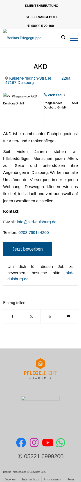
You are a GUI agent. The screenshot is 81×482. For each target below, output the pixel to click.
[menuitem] (42, 6)
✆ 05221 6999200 (40, 456)
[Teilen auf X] (31, 316)
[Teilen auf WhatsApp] (50, 316)
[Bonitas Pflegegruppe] (33, 38)
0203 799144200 (33, 232)
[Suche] (61, 38)
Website (54, 95)
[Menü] (71, 38)
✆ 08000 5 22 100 (40, 26)
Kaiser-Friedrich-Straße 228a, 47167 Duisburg (38, 80)
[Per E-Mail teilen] (68, 316)
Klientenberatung (41, 5)
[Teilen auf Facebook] (12, 316)
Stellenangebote (42, 17)
